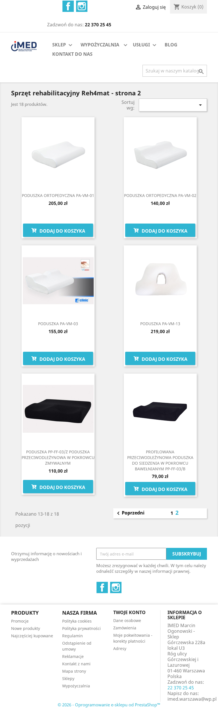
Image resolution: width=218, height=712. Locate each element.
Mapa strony (74, 671)
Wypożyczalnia (76, 686)
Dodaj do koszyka (61, 231)
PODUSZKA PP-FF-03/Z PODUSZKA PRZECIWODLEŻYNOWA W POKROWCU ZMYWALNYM (58, 457)
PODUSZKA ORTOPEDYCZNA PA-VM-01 (58, 195)
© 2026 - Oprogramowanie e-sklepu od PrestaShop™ (109, 704)
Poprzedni (129, 513)
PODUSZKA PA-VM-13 (160, 323)
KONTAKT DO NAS (72, 54)
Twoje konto (129, 612)
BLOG (171, 45)
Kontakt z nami (76, 663)
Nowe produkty (25, 628)
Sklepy (68, 678)
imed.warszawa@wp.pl (192, 699)
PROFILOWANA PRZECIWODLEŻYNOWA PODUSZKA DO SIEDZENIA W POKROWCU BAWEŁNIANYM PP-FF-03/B (160, 460)
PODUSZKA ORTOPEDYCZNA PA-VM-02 (160, 195)
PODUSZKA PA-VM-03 (58, 323)
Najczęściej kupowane (32, 635)
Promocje (20, 621)
